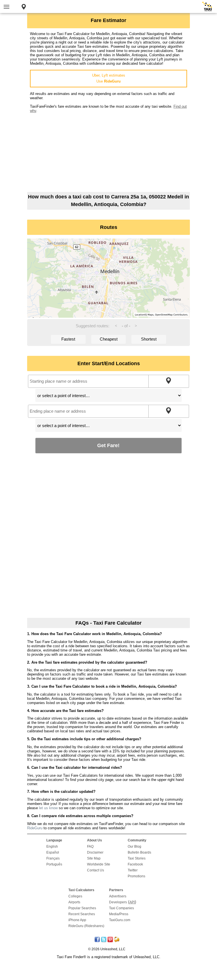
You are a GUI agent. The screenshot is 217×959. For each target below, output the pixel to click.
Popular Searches (82, 908)
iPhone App (77, 920)
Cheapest (109, 339)
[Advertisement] (108, 152)
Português (54, 864)
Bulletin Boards (139, 852)
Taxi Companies (121, 908)
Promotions (136, 876)
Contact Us (95, 870)
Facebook (135, 864)
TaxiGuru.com (119, 920)
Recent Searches (81, 914)
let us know (48, 808)
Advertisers (117, 896)
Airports (74, 902)
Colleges (75, 896)
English (52, 846)
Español (52, 852)
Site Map (94, 858)
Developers (118, 902)
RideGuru (34, 828)
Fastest (68, 339)
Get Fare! (108, 445)
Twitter (133, 870)
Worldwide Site (98, 864)
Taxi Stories (137, 858)
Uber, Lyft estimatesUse (108, 78)
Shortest (149, 339)
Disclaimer (95, 852)
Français (53, 858)
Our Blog (134, 846)
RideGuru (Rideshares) (86, 926)
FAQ (90, 846)
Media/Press (118, 914)
